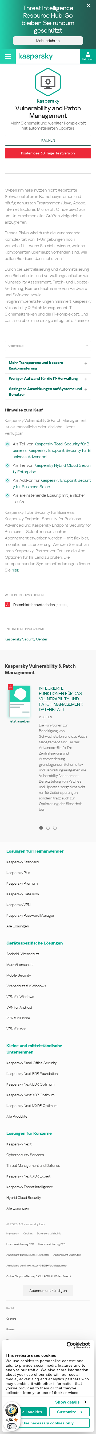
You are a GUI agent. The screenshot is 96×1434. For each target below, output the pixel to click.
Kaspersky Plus (18, 872)
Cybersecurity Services (25, 1155)
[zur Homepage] (35, 56)
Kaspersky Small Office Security (31, 1063)
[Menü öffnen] (8, 56)
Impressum (12, 1233)
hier (15, 570)
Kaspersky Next (18, 1144)
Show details (67, 1402)
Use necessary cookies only (48, 1423)
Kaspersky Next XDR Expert (28, 1176)
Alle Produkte (16, 1116)
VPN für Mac (16, 1029)
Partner (10, 1329)
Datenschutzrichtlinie (49, 1233)
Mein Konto (88, 59)
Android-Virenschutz (22, 954)
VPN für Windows (20, 996)
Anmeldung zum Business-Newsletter (27, 1254)
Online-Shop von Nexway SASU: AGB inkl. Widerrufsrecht (38, 1276)
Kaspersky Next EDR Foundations (32, 1073)
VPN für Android (19, 1007)
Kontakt (11, 1308)
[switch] (12, 1426)
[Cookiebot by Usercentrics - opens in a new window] (68, 1345)
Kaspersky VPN (18, 905)
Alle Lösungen (17, 926)
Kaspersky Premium (22, 883)
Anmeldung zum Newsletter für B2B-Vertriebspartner (36, 1265)
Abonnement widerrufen (67, 1254)
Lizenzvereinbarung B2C (20, 1244)
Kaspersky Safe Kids (22, 894)
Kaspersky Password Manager (30, 915)
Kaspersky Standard (22, 862)
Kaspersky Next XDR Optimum (30, 1095)
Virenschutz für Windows (26, 986)
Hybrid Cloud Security (23, 1197)
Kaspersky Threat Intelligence (29, 1187)
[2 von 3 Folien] (48, 828)
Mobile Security (18, 975)
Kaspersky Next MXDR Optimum (31, 1105)
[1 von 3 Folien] (41, 828)
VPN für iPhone (18, 1018)
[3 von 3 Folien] (55, 828)
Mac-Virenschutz (20, 964)
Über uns (11, 1318)
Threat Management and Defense (33, 1165)
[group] (48, 750)
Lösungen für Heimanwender (34, 851)
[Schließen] (88, 5)
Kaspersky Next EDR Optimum (30, 1084)
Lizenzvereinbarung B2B (51, 1244)
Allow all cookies (26, 1412)
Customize (66, 1412)
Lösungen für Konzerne (29, 1133)
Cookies (28, 1233)
